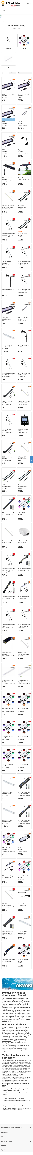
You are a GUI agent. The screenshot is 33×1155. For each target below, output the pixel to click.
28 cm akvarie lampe (8, 876)
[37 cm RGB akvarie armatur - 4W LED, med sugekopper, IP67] (8, 838)
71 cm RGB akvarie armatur (7, 739)
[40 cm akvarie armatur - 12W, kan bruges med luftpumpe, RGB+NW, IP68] (24, 811)
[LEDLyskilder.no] (10, 4)
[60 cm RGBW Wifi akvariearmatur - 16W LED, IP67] (24, 922)
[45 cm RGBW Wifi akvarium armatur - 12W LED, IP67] (8, 783)
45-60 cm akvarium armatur (23, 97)
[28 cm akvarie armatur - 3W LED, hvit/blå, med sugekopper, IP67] (8, 559)
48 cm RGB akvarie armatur (8, 711)
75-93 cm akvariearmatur (23, 488)
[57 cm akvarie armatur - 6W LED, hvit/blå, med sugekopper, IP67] (8, 364)
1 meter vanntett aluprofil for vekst (8, 544)
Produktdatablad (12, 80)
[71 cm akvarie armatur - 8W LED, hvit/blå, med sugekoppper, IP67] (24, 280)
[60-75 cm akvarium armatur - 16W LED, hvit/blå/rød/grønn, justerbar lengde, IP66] (8, 140)
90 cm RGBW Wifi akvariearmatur (7, 821)
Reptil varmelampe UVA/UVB (23, 152)
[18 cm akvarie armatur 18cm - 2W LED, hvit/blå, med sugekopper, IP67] (8, 615)
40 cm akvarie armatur (24, 821)
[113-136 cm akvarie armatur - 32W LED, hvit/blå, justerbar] (24, 112)
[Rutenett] (2, 73)
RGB (24, 48)
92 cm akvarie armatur (8, 235)
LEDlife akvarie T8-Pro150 (8, 683)
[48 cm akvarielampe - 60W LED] (24, 336)
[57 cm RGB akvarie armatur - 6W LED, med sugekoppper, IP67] (24, 699)
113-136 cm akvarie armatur (23, 124)
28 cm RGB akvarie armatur (23, 767)
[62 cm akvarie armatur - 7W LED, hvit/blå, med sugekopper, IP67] (24, 615)
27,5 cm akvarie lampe (8, 960)
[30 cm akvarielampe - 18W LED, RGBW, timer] (24, 168)
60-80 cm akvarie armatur (7, 180)
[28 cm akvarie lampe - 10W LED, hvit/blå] (8, 866)
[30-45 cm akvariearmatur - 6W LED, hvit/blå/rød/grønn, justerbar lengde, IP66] (8, 308)
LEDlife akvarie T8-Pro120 (24, 683)
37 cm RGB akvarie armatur (8, 850)
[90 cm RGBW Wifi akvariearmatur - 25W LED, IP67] (8, 811)
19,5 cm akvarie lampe (24, 904)
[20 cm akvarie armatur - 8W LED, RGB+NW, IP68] (24, 559)
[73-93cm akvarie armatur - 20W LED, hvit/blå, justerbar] (8, 392)
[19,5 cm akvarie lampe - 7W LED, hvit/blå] (24, 894)
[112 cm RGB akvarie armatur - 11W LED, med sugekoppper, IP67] (8, 755)
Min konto (4, 1137)
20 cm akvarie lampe (23, 597)
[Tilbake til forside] (1, 22)
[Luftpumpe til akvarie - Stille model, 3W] (24, 531)
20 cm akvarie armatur (24, 569)
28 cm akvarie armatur (8, 570)
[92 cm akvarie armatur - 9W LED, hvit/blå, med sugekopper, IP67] (8, 224)
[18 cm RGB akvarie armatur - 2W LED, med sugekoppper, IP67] (24, 866)
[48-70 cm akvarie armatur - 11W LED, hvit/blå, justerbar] (24, 838)
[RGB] (25, 40)
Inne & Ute (7, 22)
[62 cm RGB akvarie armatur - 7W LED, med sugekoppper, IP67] (24, 950)
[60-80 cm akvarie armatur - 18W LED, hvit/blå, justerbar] (8, 168)
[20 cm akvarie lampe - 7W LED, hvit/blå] (24, 587)
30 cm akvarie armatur (8, 597)
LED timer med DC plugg (23, 431)
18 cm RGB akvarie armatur (23, 878)
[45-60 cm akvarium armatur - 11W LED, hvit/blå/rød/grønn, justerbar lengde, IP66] (24, 85)
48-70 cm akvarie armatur (23, 850)
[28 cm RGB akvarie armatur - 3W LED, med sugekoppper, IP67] (24, 755)
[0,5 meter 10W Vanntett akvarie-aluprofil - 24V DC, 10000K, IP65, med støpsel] (24, 448)
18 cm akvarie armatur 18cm (8, 627)
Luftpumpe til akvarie (24, 541)
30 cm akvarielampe (23, 178)
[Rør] (8, 58)
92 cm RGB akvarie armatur (23, 739)
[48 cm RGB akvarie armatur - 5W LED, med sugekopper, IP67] (8, 699)
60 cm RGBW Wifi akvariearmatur (22, 933)
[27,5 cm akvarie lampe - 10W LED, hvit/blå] (8, 950)
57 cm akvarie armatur (8, 375)
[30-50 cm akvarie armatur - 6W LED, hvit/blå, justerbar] (8, 643)
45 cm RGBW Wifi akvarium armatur (7, 793)
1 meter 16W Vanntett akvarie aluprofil (24, 403)
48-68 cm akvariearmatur (8, 488)
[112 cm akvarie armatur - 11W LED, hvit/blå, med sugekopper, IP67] (8, 420)
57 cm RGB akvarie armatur (23, 711)
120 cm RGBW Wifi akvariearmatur (7, 347)
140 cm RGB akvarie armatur (23, 515)
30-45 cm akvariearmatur (7, 320)
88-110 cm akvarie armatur (23, 320)
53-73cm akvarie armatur (7, 459)
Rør (8, 67)
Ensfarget (8, 48)
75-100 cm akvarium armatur (8, 125)
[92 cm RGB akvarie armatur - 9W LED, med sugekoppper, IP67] (24, 727)
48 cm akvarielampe (8, 290)
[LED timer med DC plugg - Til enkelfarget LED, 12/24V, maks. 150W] (24, 420)
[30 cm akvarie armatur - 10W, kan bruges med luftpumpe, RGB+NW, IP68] (24, 783)
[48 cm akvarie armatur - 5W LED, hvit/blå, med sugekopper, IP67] (24, 252)
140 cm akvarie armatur (7, 264)
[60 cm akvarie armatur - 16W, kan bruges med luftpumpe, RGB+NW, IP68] (8, 503)
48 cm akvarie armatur (24, 263)
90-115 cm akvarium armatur (8, 97)
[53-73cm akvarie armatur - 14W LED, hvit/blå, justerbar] (8, 448)
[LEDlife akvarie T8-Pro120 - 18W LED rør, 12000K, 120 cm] (24, 671)
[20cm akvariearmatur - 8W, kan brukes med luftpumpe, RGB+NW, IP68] (8, 922)
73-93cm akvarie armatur (7, 403)
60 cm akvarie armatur (8, 514)
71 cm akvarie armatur (24, 291)
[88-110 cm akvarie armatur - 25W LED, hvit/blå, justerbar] (24, 308)
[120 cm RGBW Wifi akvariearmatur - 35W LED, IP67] (8, 336)
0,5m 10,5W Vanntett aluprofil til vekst (8, 906)
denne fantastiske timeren (23, 1066)
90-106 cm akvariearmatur (23, 209)
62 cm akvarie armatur (24, 626)
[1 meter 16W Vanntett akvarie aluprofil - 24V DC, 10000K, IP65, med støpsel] (24, 392)
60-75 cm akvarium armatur (7, 153)
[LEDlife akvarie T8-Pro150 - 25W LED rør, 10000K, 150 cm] (8, 671)
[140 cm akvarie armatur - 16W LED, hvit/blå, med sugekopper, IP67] (8, 252)
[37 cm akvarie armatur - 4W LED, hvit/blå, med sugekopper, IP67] (24, 364)
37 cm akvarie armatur (24, 375)
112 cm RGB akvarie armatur (7, 767)
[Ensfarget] (8, 40)
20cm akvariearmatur (8, 933)
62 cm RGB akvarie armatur (23, 962)
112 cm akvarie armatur (7, 431)
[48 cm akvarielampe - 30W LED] (8, 280)
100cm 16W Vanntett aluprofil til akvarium (8, 208)
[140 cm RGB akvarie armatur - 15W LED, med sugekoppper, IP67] (24, 503)
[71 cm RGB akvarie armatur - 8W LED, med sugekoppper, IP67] (8, 727)
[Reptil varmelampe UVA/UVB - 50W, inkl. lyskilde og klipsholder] (24, 140)
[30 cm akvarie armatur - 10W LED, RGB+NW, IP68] (8, 587)
